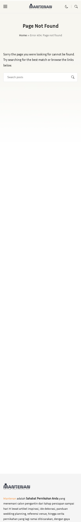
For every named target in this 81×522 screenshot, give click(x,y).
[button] (5, 6)
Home (23, 35)
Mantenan (9, 498)
